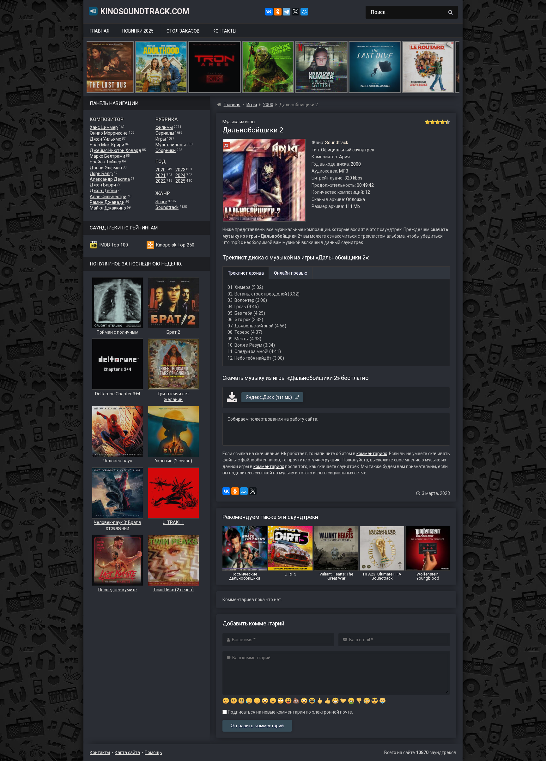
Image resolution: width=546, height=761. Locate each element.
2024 (180, 175)
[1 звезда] (427, 122)
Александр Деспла (110, 179)
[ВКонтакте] (269, 11)
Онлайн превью (290, 273)
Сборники (165, 150)
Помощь (153, 752)
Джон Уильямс (105, 139)
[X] (295, 11)
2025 (180, 181)
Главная (99, 30)
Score (161, 201)
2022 (160, 181)
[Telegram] (286, 11)
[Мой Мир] (304, 11)
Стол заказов (183, 30)
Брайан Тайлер (105, 161)
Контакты (224, 30)
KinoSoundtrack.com (144, 11)
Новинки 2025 (138, 30)
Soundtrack (167, 207)
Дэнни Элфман (106, 167)
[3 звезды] (437, 122)
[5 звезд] (447, 122)
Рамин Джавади (107, 202)
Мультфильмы (170, 144)
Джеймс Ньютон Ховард (115, 150)
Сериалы (164, 133)
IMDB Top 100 (113, 245)
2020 (160, 169)
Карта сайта (127, 752)
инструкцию (328, 459)
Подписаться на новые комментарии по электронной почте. (290, 712)
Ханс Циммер (104, 127)
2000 (356, 164)
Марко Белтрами (107, 156)
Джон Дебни (103, 190)
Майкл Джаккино (108, 207)
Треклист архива (246, 273)
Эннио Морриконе (109, 133)
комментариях (371, 453)
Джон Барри (103, 184)
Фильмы (164, 127)
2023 (180, 169)
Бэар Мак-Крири (107, 144)
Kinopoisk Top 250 (175, 245)
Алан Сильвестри (108, 196)
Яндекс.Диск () (269, 397)
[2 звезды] (432, 122)
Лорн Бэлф (101, 173)
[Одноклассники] (278, 11)
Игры (160, 139)
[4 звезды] (442, 122)
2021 (160, 175)
